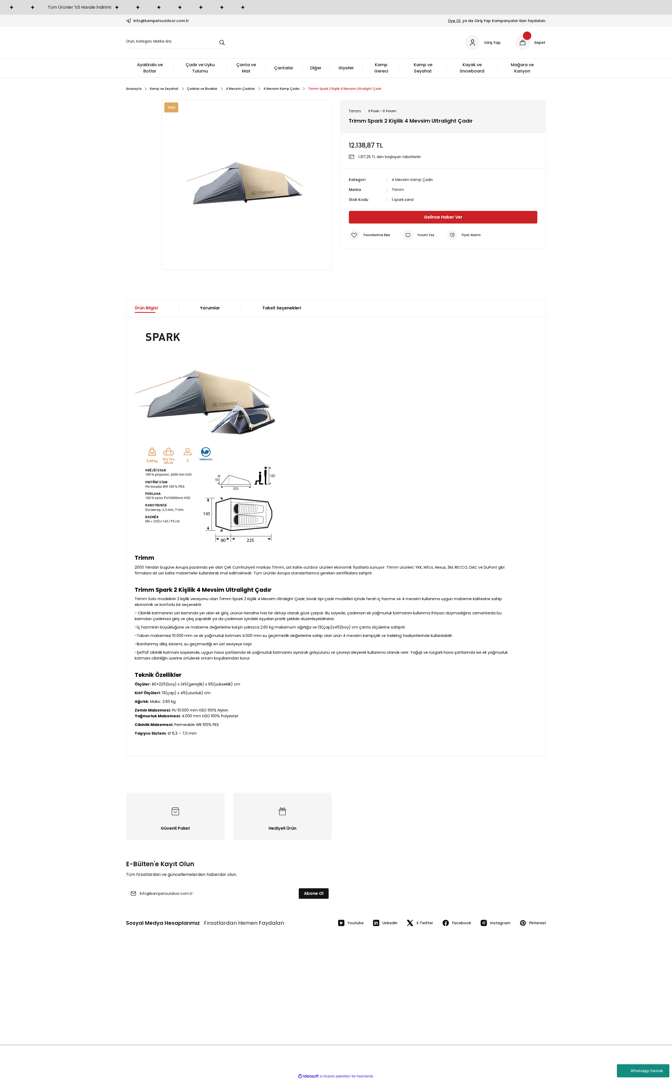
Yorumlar (210, 308)
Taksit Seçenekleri (281, 308)
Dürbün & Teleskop (464, 1015)
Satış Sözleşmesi (355, 1015)
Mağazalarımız (139, 995)
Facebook (461, 923)
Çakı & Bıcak (458, 985)
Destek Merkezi (354, 1005)
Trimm (398, 189)
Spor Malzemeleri (463, 995)
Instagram (500, 923)
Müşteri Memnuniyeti (252, 1015)
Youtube (356, 923)
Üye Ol (454, 20)
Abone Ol (313, 893)
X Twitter (424, 923)
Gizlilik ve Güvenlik (356, 995)
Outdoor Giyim (460, 1005)
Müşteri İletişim (139, 985)
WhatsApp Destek (647, 1070)
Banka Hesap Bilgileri (144, 975)
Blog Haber (135, 1015)
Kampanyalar (245, 995)
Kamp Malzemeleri (464, 975)
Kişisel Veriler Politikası (359, 975)
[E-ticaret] (335, 1076)
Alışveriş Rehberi (247, 1005)
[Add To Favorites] (369, 235)
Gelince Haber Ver (443, 217)
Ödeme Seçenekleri (358, 985)
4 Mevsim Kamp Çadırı (412, 179)
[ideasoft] (308, 1076)
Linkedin (389, 923)
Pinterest (537, 923)
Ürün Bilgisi (146, 308)
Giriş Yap (241, 985)
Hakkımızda (136, 1005)
